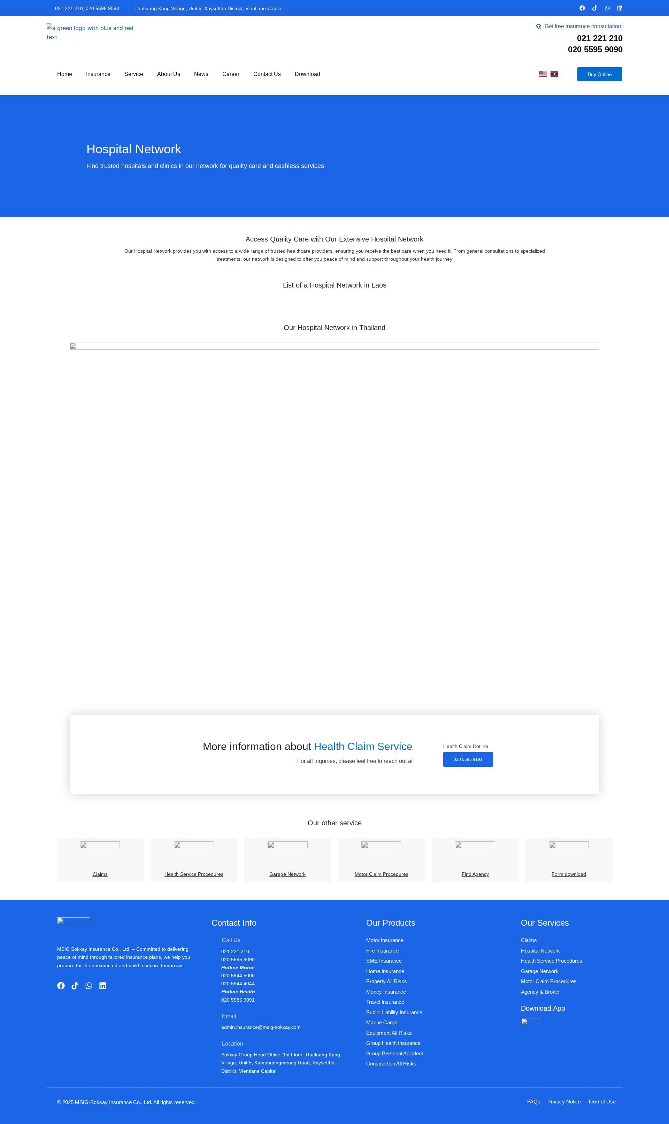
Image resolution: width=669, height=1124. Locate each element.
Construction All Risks (391, 1063)
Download (307, 74)
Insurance (98, 74)
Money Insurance (386, 992)
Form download (569, 874)
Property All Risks (386, 981)
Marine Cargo (381, 1022)
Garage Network (287, 874)
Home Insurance (385, 971)
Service (133, 74)
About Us (168, 74)
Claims (100, 874)
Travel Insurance (385, 1002)
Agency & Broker (540, 992)
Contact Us (267, 74)
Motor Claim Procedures (381, 874)
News (201, 74)
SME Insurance (384, 961)
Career (230, 74)
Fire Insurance (382, 951)
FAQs (533, 1101)
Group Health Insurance (393, 1043)
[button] (468, 759)
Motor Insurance (384, 940)
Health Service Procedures (193, 874)
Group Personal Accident (394, 1053)
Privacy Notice (564, 1101)
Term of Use (602, 1101)
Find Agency (475, 874)
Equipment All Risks (389, 1033)
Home (64, 74)
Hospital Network (540, 951)
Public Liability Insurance (394, 1012)
